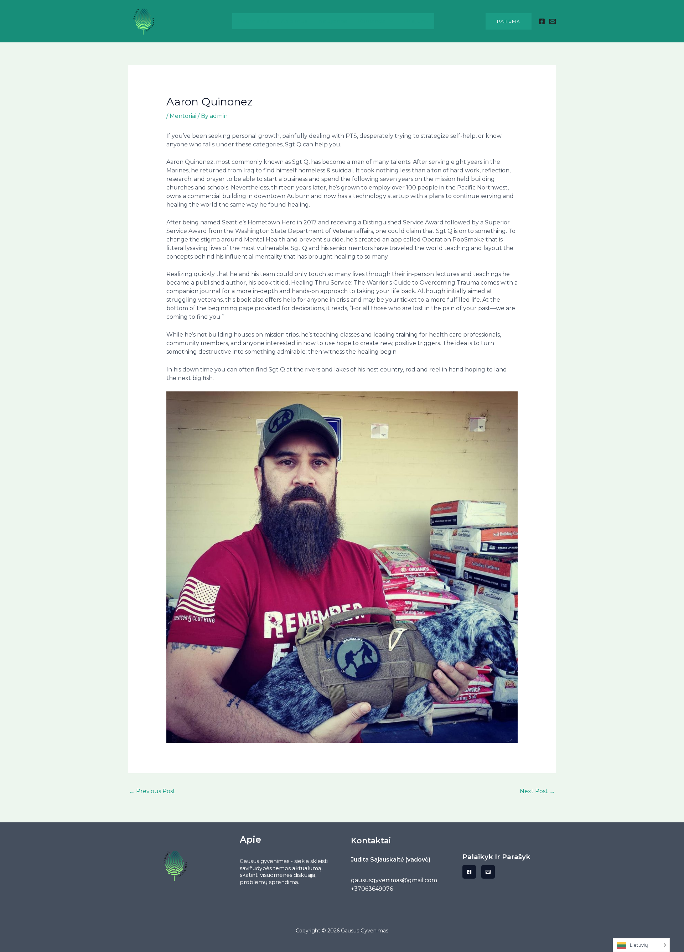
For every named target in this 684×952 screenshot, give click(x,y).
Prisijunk (416, 21)
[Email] (488, 872)
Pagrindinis (253, 21)
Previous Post (152, 791)
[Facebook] (542, 21)
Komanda (371, 21)
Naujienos (332, 21)
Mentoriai (183, 116)
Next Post (537, 791)
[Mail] (552, 21)
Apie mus (294, 21)
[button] (509, 21)
